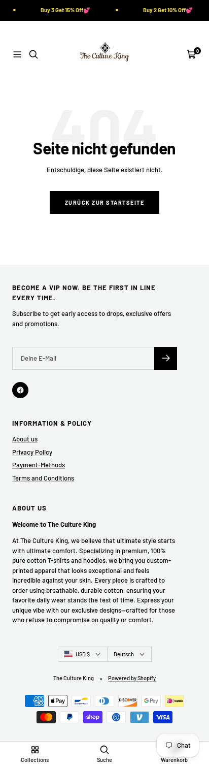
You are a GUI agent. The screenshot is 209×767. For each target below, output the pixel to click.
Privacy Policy (32, 452)
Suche (104, 759)
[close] (171, 719)
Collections (35, 759)
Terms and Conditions (43, 478)
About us (25, 439)
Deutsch (124, 654)
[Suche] (33, 54)
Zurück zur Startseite (105, 202)
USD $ (83, 654)
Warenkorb (174, 759)
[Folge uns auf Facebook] (20, 390)
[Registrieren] (165, 358)
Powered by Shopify (132, 678)
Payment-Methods (38, 465)
